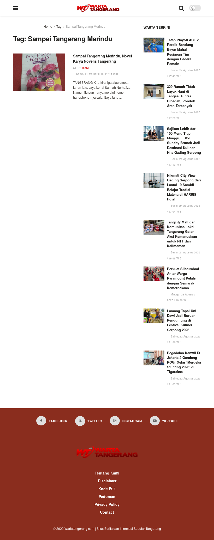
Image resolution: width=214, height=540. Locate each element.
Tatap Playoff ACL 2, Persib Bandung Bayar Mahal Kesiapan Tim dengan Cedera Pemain (183, 51)
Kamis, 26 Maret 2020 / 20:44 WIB (96, 74)
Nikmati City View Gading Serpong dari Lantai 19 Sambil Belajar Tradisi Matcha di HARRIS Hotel (184, 187)
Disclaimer (107, 480)
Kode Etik (107, 488)
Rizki (85, 68)
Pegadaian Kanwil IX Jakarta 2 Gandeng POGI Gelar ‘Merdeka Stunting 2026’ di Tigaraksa (184, 362)
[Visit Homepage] (98, 8)
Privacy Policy (107, 504)
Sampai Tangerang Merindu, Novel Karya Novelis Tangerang (102, 58)
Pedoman (107, 496)
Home (48, 26)
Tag (59, 26)
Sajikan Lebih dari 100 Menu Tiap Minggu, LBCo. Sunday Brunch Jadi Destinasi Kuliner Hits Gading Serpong (184, 140)
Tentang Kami (107, 473)
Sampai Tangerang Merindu (85, 26)
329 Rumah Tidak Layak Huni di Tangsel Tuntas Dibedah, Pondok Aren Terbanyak (181, 96)
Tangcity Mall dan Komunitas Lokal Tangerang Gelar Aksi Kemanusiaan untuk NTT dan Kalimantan (182, 233)
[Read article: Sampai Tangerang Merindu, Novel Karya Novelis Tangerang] (39, 72)
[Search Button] (181, 8)
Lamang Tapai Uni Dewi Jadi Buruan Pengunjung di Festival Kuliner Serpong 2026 (181, 320)
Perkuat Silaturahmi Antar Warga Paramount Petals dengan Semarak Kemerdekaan (183, 278)
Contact (107, 512)
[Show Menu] (15, 8)
